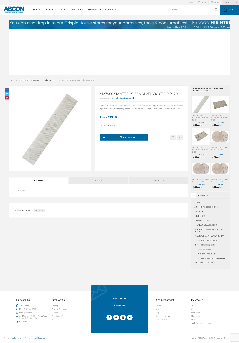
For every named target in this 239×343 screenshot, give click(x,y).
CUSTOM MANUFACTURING (205, 263)
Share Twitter (7, 94)
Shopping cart (196, 316)
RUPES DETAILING (201, 220)
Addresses (195, 313)
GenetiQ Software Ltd (39, 338)
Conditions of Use (59, 316)
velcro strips (39, 210)
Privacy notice (57, 313)
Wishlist (194, 320)
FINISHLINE (198, 212)
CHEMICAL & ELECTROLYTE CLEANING (209, 236)
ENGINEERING (200, 216)
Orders (194, 309)
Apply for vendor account (201, 323)
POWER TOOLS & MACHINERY (206, 240)
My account (196, 306)
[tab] (39, 180)
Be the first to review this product (124, 98)
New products (161, 320)
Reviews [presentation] (98, 181)
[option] (119, 24)
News (158, 309)
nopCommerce (16, 338)
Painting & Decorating (202, 249)
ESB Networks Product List (204, 254)
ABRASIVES (199, 203)
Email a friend (180, 137)
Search (215, 10)
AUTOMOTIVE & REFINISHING (206, 207)
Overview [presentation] (38, 181)
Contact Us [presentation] (158, 181)
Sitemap (55, 306)
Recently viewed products (166, 316)
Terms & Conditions (59, 309)
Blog (157, 313)
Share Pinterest (7, 97)
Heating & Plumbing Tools (204, 245)
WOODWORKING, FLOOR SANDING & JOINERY (208, 230)
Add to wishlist (173, 137)
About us (55, 320)
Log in (204, 2)
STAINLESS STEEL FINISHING (205, 225)
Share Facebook (7, 90)
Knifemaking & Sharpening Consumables (210, 258)
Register (190, 2)
